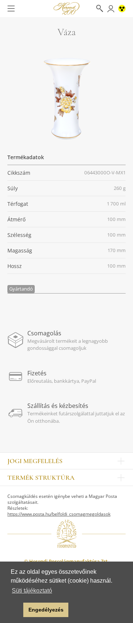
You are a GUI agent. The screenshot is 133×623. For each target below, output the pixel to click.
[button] (16, 610)
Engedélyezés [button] (46, 610)
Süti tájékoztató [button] (32, 590)
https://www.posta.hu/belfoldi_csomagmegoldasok (58, 514)
